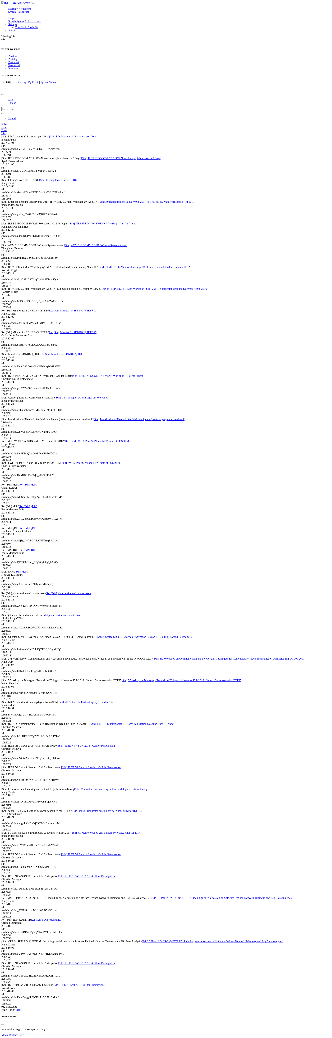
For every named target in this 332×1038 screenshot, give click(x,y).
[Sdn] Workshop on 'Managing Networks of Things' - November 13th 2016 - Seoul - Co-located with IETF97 (181, 680)
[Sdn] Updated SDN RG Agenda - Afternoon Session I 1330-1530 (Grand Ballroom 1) (144, 636)
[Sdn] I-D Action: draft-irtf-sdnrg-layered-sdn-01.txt (86, 702)
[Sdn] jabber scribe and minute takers (62, 615)
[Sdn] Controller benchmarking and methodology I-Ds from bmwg (110, 789)
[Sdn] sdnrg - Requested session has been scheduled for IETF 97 (107, 810)
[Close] (2, 1024)
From (4, 127)
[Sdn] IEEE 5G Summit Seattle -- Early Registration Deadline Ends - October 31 (134, 723)
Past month (14, 65)
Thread (12, 102)
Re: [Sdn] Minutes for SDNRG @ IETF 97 (72, 310)
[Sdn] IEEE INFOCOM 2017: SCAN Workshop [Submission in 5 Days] (121, 158)
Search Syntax (16, 21)
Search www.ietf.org (19, 8)
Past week (13, 62)
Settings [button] (12, 24)
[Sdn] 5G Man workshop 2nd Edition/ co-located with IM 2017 (105, 832)
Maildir (13, 1035)
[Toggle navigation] (33, 3)
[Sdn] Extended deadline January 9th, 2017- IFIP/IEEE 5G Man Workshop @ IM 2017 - (147, 201)
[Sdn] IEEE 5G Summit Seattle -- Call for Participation (91, 767)
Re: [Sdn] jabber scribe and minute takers (68, 593)
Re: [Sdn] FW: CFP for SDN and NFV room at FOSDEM (97, 441)
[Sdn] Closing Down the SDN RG (58, 180)
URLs (20, 1035)
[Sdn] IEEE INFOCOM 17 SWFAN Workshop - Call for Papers (107, 375)
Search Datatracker (18, 11)
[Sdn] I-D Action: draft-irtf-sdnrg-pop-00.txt (73, 136)
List (3, 133)
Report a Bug (19, 82)
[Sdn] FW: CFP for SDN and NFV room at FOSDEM (90, 462)
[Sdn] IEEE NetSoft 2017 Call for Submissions (78, 984)
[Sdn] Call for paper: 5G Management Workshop (81, 397)
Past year (13, 68)
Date (10, 99)
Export (12, 118)
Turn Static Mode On (26, 27)
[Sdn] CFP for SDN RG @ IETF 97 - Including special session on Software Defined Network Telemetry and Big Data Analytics (212, 941)
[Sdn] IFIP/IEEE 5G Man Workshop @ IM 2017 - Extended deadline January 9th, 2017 (146, 267)
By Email (33, 82)
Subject (5, 124)
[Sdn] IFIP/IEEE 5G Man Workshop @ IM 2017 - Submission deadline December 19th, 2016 (155, 288)
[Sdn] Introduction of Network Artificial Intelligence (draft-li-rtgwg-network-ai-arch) (139, 419)
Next (18, 1009)
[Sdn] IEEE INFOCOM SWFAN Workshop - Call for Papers (102, 223)
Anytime (13, 56)
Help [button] (11, 18)
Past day (12, 59)
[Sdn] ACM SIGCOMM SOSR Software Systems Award (95, 245)
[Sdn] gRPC (21, 571)
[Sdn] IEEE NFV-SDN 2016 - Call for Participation (86, 745)
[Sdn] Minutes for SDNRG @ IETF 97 (65, 354)
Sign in (12, 30)
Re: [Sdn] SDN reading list (46, 919)
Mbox (4, 1035)
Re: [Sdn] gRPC (28, 484)
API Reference (33, 21)
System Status (48, 82)
